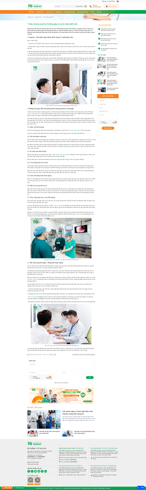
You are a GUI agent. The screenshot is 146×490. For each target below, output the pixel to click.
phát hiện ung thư (32, 279)
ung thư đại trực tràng (61, 154)
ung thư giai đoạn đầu (33, 113)
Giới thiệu (31, 12)
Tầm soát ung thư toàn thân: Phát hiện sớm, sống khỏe (112, 59)
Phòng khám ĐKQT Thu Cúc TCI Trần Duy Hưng (104, 448)
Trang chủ (30, 17)
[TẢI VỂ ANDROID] (37, 480)
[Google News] (45, 471)
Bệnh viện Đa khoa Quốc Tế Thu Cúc (71, 448)
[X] (32, 471)
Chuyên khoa (40, 12)
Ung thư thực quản (74, 130)
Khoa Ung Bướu (33, 297)
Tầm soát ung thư (48, 17)
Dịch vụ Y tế (49, 12)
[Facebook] (28, 471)
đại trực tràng (58, 205)
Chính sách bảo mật (32, 464)
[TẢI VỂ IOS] (30, 480)
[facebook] (50, 355)
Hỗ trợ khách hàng (83, 12)
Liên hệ (99, 12)
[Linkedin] (35, 471)
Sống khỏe (59, 12)
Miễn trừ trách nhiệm (33, 462)
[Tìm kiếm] (85, 6)
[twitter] (53, 355)
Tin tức (92, 12)
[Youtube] (38, 471)
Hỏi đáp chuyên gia (69, 12)
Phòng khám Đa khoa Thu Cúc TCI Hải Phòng (103, 466)
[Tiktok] (42, 471)
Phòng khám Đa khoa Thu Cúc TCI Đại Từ (70, 466)
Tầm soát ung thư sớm (49, 345)
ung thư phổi (79, 214)
